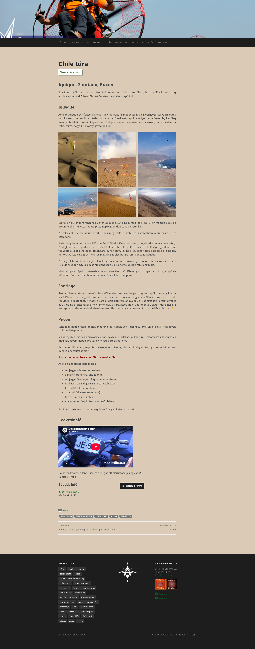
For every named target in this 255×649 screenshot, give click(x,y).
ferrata (76, 588)
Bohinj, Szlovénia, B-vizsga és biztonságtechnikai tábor (87, 528)
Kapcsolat (163, 42)
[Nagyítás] (93, 135)
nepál (80, 602)
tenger (63, 616)
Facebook (164, 594)
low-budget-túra (67, 602)
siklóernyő (126, 516)
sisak (75, 606)
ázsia (71, 621)
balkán (77, 574)
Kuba (168, 528)
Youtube (163, 597)
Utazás (66, 510)
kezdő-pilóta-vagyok (69, 597)
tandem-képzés (86, 611)
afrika (62, 569)
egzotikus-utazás (84, 516)
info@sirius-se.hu (68, 491)
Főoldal (62, 42)
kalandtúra (101, 516)
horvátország (66, 592)
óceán (114, 516)
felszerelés (64, 588)
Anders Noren (181, 635)
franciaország (89, 588)
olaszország (92, 602)
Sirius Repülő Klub (75, 635)
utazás (63, 621)
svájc (62, 611)
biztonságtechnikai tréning (72, 578)
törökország (87, 616)
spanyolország (86, 606)
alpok (71, 569)
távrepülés (74, 616)
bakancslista (65, 574)
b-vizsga (80, 569)
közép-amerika (87, 597)
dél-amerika (66, 516)
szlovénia (72, 611)
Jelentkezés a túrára (132, 485)
